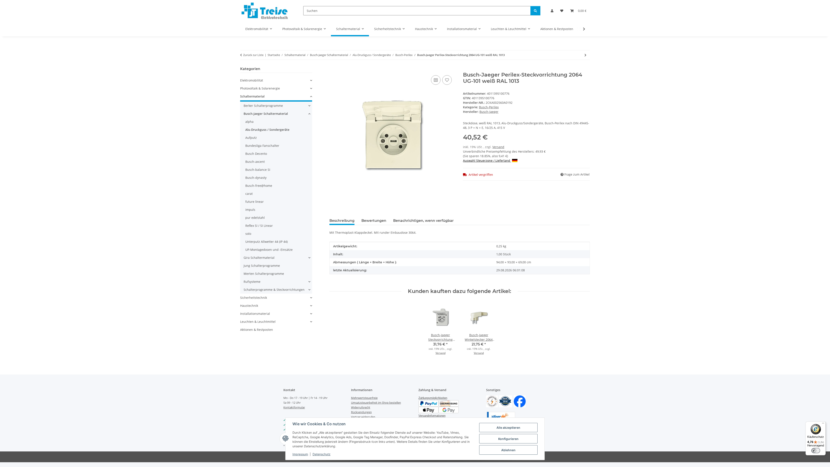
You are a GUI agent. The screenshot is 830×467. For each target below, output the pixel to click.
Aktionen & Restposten (256, 330)
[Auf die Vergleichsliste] (436, 80)
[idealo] (505, 401)
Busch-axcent (255, 162)
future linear (254, 202)
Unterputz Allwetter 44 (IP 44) (266, 242)
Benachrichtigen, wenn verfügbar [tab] (423, 221)
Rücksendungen (361, 412)
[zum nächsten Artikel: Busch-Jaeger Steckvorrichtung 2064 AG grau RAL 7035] (585, 55)
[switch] (815, 450)
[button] (552, 10)
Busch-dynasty (256, 178)
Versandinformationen (431, 415)
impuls (250, 210)
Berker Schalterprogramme (263, 106)
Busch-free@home (258, 186)
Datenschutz (321, 454)
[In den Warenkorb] (332, 69)
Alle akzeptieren (508, 427)
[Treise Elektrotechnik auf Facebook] (520, 401)
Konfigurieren (508, 439)
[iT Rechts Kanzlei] (492, 401)
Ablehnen (508, 450)
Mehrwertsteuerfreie (364, 398)
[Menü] (823, 424)
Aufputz (251, 138)
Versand (498, 147)
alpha (249, 122)
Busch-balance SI (257, 170)
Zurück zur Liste (253, 55)
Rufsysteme (252, 282)
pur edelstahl (255, 218)
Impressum (300, 454)
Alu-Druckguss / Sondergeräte (267, 130)
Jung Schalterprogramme (262, 266)
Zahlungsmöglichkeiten (432, 398)
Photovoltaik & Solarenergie (260, 88)
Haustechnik (249, 306)
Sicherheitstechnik (253, 298)
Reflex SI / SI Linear (259, 226)
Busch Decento (256, 154)
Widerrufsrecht (360, 407)
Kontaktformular (294, 407)
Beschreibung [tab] (341, 221)
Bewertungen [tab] (373, 221)
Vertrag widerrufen (363, 417)
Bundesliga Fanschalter (262, 146)
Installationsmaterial (255, 314)
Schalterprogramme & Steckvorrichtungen (274, 290)
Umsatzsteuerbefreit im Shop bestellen (376, 403)
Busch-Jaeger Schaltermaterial (266, 114)
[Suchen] (535, 10)
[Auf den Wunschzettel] (447, 80)
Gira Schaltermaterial (259, 258)
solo (248, 234)
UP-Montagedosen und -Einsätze (269, 250)
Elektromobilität (251, 80)
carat (249, 194)
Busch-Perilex (489, 107)
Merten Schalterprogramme (264, 274)
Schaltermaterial (252, 96)
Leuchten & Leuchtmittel (258, 322)
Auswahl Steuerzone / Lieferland (487, 160)
